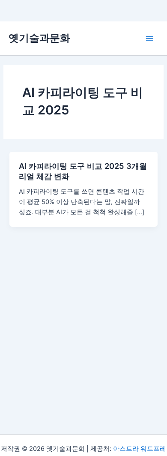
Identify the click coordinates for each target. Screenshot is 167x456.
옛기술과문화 (39, 38)
